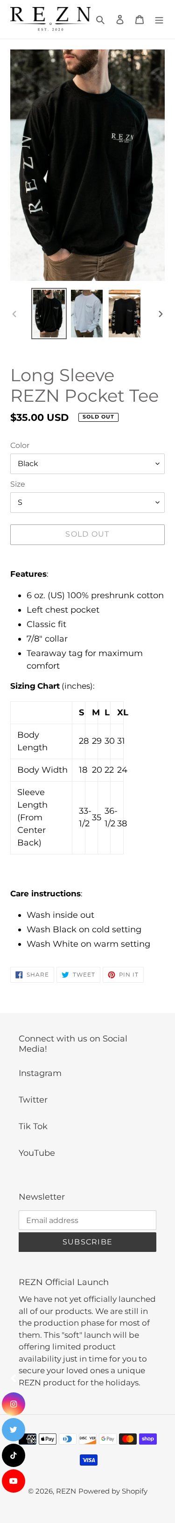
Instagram (40, 1073)
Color (19, 445)
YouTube (37, 1153)
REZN (66, 1491)
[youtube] (13, 1481)
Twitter (33, 1100)
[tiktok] (13, 1455)
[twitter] (13, 1429)
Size (17, 484)
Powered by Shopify (112, 1491)
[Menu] (159, 19)
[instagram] (13, 1404)
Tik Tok (33, 1126)
